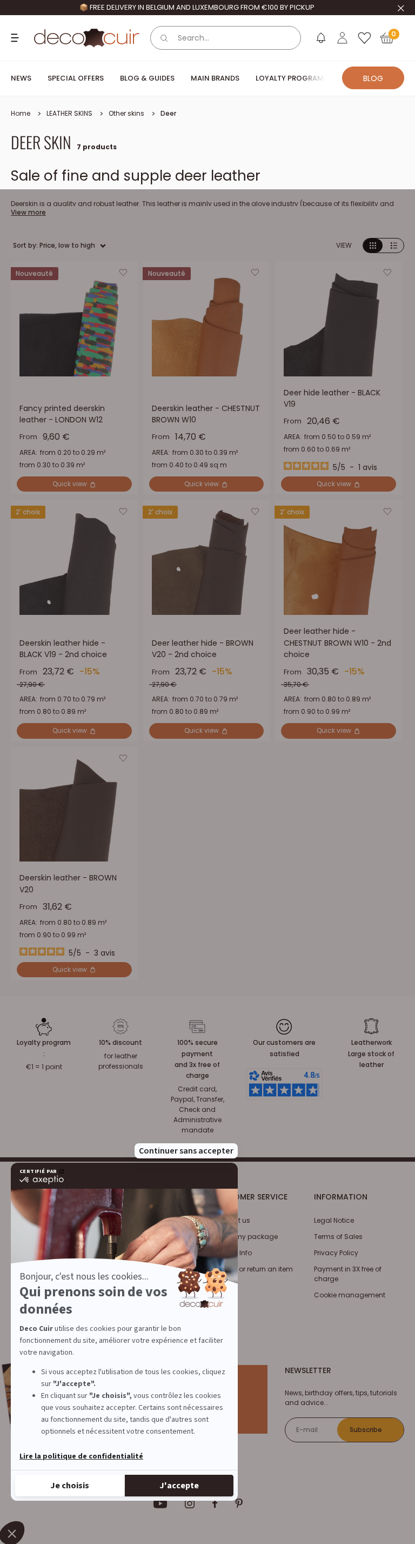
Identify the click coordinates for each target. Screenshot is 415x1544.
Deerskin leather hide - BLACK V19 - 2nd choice (63, 649)
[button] (123, 275)
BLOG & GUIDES (147, 78)
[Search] (164, 37)
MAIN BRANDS (215, 78)
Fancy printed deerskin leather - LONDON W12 (62, 414)
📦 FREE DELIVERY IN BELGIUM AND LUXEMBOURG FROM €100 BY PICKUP (196, 7)
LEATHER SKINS (69, 113)
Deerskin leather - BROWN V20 (68, 883)
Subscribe (366, 1429)
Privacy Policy (336, 1252)
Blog (373, 78)
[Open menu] (16, 38)
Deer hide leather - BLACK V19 (332, 398)
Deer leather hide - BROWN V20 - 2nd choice (202, 649)
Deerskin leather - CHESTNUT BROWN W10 (206, 414)
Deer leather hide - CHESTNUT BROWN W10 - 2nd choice (337, 643)
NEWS (21, 78)
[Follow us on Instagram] (190, 1503)
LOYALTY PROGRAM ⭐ (295, 78)
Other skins (126, 113)
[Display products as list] (394, 245)
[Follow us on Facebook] (214, 1503)
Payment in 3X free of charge (347, 1273)
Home (20, 113)
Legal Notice (334, 1220)
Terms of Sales (338, 1236)
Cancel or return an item (253, 1269)
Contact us (231, 1220)
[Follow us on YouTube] (160, 1503)
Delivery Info (232, 1252)
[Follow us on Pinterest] (239, 1503)
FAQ (219, 1285)
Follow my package (245, 1236)
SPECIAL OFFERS (76, 78)
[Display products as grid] (373, 245)
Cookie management (349, 1295)
